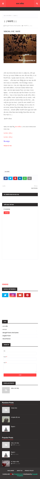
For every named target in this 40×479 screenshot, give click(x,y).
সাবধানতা (5, 284)
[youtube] (20, 295)
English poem (7, 335)
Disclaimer (10, 470)
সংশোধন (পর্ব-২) (8, 137)
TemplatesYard (18, 474)
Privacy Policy (29, 470)
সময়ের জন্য (14, 408)
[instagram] (12, 295)
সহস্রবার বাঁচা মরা (15, 417)
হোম (4, 15)
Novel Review (7, 339)
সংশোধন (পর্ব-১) (8, 133)
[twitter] (5, 295)
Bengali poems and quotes (11, 332)
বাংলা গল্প (5, 329)
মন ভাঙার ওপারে (15, 461)
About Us (19, 470)
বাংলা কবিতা (20, 3)
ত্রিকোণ (13, 426)
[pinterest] (27, 295)
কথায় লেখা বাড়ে (15, 388)
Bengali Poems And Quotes (13, 25)
